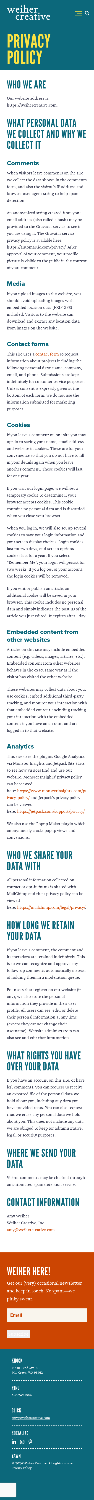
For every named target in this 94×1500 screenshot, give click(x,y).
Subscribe (18, 1334)
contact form (47, 354)
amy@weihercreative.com (31, 1229)
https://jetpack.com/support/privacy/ (50, 811)
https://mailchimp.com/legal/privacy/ (51, 907)
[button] (79, 12)
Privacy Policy (21, 1468)
